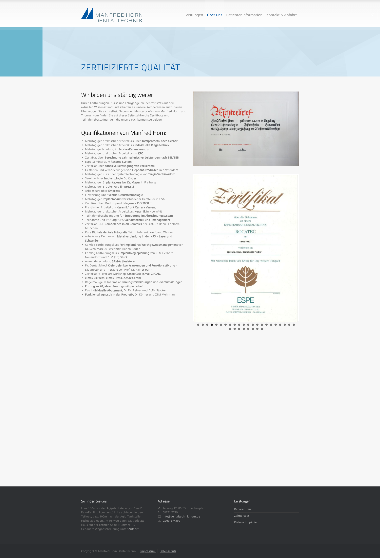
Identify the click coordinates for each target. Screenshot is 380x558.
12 (248, 325)
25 (239, 329)
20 (285, 325)
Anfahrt (133, 529)
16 (266, 325)
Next (304, 248)
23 (230, 329)
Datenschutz (168, 551)
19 (280, 325)
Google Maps (171, 520)
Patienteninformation (244, 14)
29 (257, 329)
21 (289, 325)
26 (244, 329)
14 (257, 325)
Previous (188, 248)
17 (271, 325)
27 (248, 329)
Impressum (148, 551)
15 (262, 325)
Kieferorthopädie (245, 522)
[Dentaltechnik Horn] (111, 15)
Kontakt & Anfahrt (281, 14)
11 (244, 325)
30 (262, 329)
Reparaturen (242, 509)
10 (239, 325)
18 (276, 325)
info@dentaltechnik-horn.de (181, 516)
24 (235, 329)
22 (294, 325)
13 (253, 325)
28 (253, 329)
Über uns (214, 14)
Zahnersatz (241, 515)
